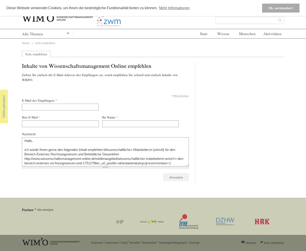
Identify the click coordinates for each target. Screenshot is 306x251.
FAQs (124, 242)
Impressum (112, 242)
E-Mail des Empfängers (39, 100)
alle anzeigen (45, 209)
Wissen (223, 33)
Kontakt (135, 242)
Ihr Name (110, 117)
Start (203, 33)
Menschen (247, 33)
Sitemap (194, 242)
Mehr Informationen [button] (174, 8)
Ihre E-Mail (31, 117)
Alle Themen (32, 33)
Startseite (97, 242)
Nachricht (29, 134)
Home (26, 43)
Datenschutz (149, 242)
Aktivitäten (272, 33)
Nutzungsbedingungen (173, 242)
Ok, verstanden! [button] (281, 8)
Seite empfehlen (36, 54)
